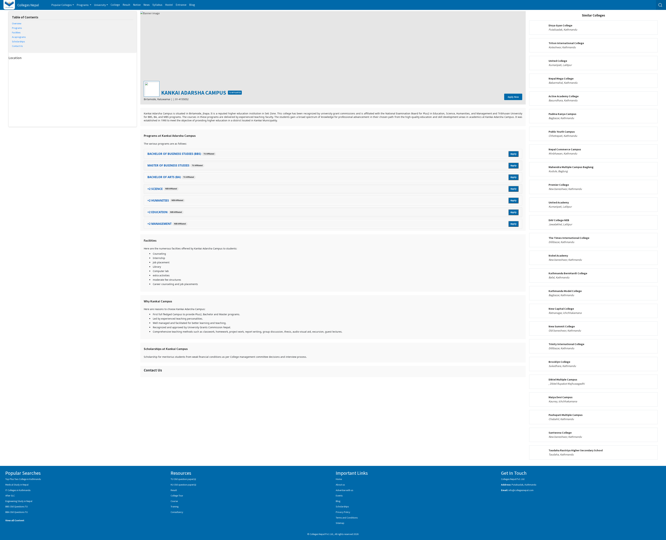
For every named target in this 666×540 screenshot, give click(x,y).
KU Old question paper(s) (183, 484)
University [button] (100, 5)
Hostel (169, 5)
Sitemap (340, 523)
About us (340, 484)
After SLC (10, 495)
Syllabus (157, 5)
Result (126, 5)
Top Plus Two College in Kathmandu (23, 479)
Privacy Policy (343, 512)
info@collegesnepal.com (521, 490)
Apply (513, 153)
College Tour (177, 495)
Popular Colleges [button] (61, 5)
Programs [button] (83, 5)
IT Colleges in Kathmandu (18, 490)
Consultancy (177, 512)
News (146, 5)
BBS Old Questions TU (16, 506)
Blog (192, 5)
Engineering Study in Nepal (18, 501)
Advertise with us (344, 490)
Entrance (181, 5)
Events (339, 495)
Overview (16, 23)
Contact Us (17, 46)
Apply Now (513, 96)
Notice (137, 5)
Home (339, 479)
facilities (16, 32)
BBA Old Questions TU (16, 512)
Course (174, 501)
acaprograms (19, 37)
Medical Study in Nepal (16, 484)
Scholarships (342, 506)
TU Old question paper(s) (183, 479)
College (115, 5)
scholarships (18, 41)
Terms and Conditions (347, 517)
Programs (17, 28)
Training (174, 506)
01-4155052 (182, 99)
